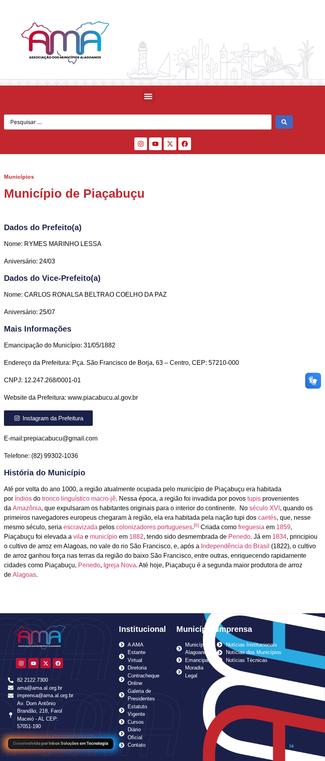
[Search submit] (284, 122)
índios (23, 498)
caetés (267, 517)
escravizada (80, 527)
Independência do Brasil (235, 546)
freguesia (251, 527)
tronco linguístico (66, 498)
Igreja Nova (119, 565)
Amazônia (27, 508)
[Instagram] (140, 143)
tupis (254, 498)
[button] (148, 96)
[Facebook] (184, 143)
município (103, 536)
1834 (279, 536)
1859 (283, 527)
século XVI (264, 508)
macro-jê (103, 498)
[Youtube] (155, 143)
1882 (136, 536)
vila (78, 536)
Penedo (239, 536)
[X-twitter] (170, 143)
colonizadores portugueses (154, 527)
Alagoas (24, 574)
